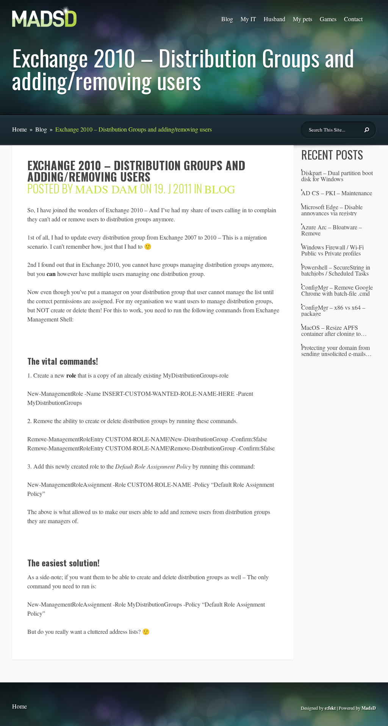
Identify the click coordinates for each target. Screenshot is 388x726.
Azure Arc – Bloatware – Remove (331, 230)
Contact (353, 19)
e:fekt (330, 708)
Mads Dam (106, 188)
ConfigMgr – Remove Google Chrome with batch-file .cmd (337, 290)
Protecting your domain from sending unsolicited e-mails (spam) (335, 351)
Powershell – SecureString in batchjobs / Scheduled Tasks (335, 270)
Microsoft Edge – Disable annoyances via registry (332, 210)
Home (19, 129)
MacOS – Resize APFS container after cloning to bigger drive (331, 331)
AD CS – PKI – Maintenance (336, 193)
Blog (227, 19)
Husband (274, 19)
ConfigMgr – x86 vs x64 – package (333, 310)
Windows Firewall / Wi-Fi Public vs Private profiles (332, 250)
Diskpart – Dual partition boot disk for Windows (337, 176)
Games (328, 19)
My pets (302, 19)
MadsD (368, 708)
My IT (248, 19)
